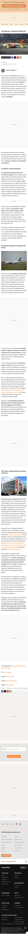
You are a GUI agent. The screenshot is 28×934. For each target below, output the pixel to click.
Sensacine (16, 885)
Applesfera (4, 879)
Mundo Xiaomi (5, 883)
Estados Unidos (18, 845)
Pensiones (5, 24)
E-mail (20, 57)
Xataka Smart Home (6, 881)
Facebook (12, 57)
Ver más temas (6, 855)
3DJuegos (16, 875)
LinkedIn (20, 824)
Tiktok (16, 24)
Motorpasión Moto (18, 897)
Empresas (9, 688)
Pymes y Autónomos (19, 907)
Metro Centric (10, 685)
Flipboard (18, 57)
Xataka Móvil (4, 877)
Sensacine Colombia (19, 921)
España (3, 847)
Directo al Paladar (6, 895)
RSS (14, 824)
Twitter (15, 57)
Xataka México (5, 917)
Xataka (3, 875)
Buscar (26, 861)
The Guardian (7, 672)
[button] (11, 70)
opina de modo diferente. (14, 549)
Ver (14, 756)
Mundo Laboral (18, 839)
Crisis (26, 24)
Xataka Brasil (4, 919)
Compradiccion (5, 909)
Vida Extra (16, 877)
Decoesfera (4, 907)
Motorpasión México (19, 923)
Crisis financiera (18, 847)
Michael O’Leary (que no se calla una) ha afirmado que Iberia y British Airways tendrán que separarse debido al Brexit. (13, 545)
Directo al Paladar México (7, 923)
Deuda (3, 850)
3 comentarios (6, 57)
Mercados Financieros (7, 839)
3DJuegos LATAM (18, 917)
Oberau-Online (10, 676)
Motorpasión (17, 895)
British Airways (23, 688)
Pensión (21, 24)
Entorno (16, 836)
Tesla (11, 24)
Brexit (3, 845)
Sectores (15, 688)
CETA (2, 232)
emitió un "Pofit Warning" (15, 534)
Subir (22, 867)
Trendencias (4, 905)
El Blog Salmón (17, 905)
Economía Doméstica (7, 842)
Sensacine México (18, 919)
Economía (4, 836)
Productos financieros (19, 842)
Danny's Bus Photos (11, 680)
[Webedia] (5, 868)
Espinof (16, 887)
